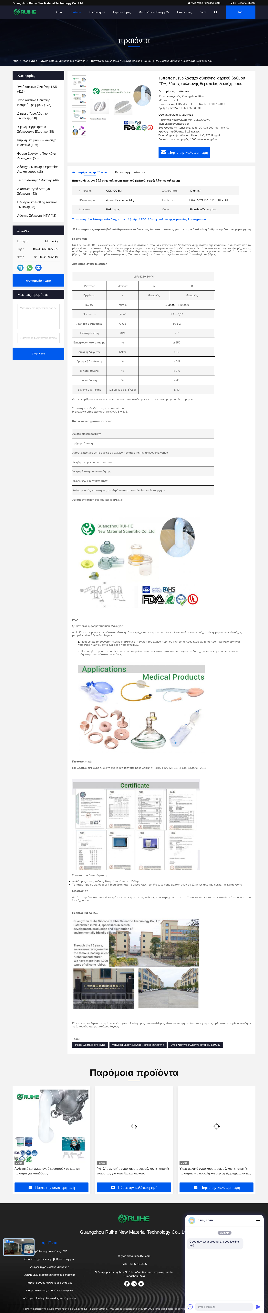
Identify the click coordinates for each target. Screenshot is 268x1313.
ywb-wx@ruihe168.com (206, 2)
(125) (36, 143)
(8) (37, 205)
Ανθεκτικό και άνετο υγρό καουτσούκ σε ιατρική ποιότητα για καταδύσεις (47, 1171)
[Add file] (190, 1306)
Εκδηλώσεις (184, 12)
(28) (35, 129)
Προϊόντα (75, 12)
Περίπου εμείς (122, 12)
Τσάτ (241, 12)
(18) (37, 169)
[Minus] (258, 1220)
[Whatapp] (30, 268)
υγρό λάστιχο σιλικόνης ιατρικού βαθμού (196, 1044)
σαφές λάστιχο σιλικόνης (90, 1044)
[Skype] (20, 267)
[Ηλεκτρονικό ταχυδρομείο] (38, 267)
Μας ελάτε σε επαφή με (154, 12)
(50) (32, 116)
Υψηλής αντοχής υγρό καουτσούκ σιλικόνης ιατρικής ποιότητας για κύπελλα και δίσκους (133, 1171)
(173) (34, 103)
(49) (38, 180)
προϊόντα (29, 60)
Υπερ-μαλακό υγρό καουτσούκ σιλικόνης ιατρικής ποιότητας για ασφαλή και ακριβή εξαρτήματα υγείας (215, 1171)
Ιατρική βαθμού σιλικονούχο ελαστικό (62, 60)
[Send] (258, 1306)
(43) (33, 191)
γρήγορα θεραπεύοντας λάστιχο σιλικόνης (138, 1044)
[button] (20, 1136)
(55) (36, 156)
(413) (37, 89)
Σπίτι (59, 12)
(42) (36, 215)
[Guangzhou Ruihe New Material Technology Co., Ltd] (25, 12)
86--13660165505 (243, 2)
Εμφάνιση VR (97, 12)
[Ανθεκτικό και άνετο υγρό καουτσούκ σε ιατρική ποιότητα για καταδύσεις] (51, 1126)
